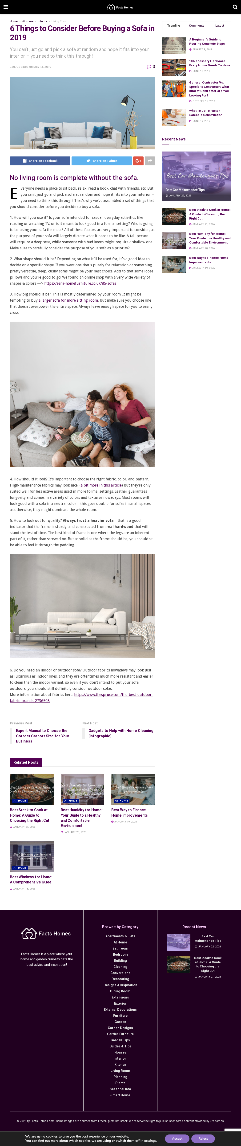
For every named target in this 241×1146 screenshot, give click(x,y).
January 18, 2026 (23, 888)
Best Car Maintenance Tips (185, 190)
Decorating (120, 979)
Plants (120, 1083)
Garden (120, 1022)
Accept (177, 1138)
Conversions (120, 973)
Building (120, 960)
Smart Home (120, 1095)
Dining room (120, 991)
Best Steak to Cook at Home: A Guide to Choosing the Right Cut (29, 815)
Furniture (120, 1016)
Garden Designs (120, 1028)
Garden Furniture (120, 1034)
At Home (27, 21)
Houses (120, 1052)
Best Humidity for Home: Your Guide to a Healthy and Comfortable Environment (210, 238)
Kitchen (120, 1064)
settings (150, 1141)
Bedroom (120, 954)
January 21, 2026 (23, 826)
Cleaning (120, 967)
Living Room (60, 21)
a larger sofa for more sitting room (68, 300)
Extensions (120, 997)
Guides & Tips (120, 1046)
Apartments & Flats (120, 936)
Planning (120, 1077)
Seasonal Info (120, 1089)
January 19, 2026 (125, 821)
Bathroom (120, 948)
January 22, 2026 (179, 195)
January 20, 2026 (74, 832)
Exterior (120, 1003)
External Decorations (120, 1009)
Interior (42, 21)
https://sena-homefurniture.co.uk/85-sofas (80, 283)
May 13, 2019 (42, 66)
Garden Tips (120, 1040)
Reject (203, 1138)
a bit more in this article (101, 485)
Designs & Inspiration (120, 985)
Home (14, 21)
